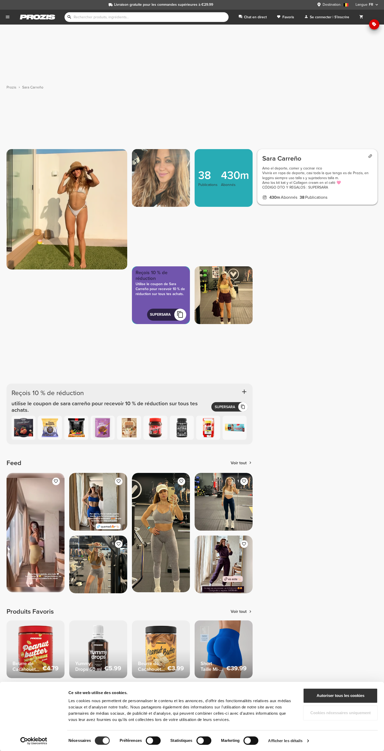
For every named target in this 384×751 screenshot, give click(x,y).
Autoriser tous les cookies (340, 695)
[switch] (153, 740)
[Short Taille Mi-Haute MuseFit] (224, 649)
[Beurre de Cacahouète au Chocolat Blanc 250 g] (161, 649)
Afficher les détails (285, 740)
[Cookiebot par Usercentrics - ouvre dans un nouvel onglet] (34, 741)
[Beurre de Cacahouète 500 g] (36, 649)
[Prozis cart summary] (361, 17)
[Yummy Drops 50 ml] (98, 649)
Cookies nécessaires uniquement (340, 713)
